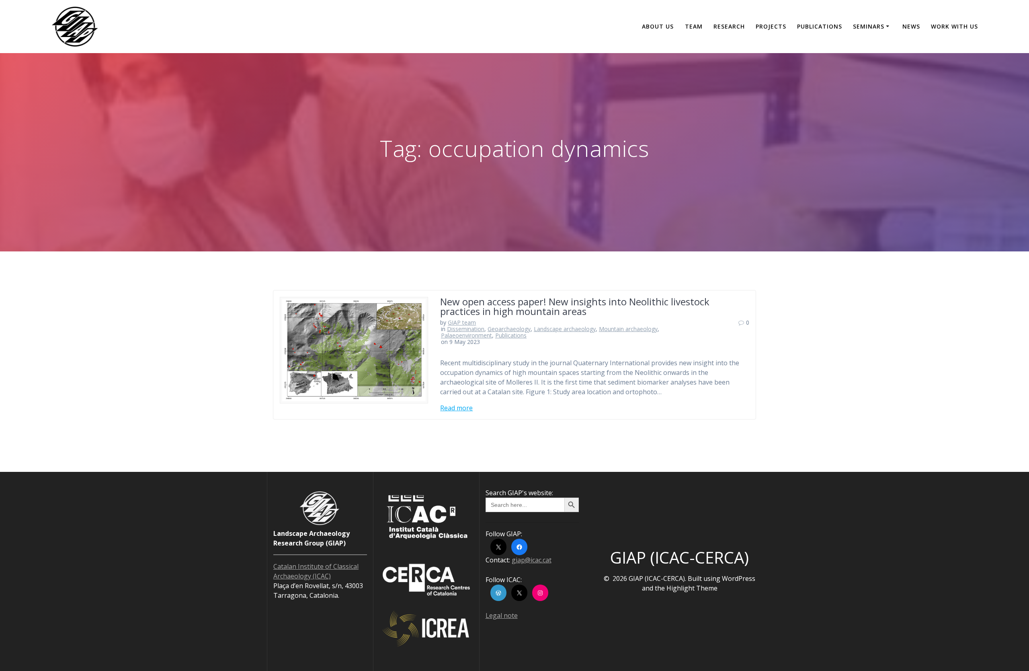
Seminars (868, 26)
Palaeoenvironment (466, 335)
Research (729, 26)
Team (694, 26)
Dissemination (465, 329)
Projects (771, 26)
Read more (456, 407)
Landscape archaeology (565, 329)
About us (658, 26)
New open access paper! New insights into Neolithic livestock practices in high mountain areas (574, 306)
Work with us (954, 26)
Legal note (502, 615)
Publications (819, 26)
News (911, 26)
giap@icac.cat (531, 560)
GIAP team (462, 322)
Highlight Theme (691, 588)
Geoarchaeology (509, 329)
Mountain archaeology (628, 329)
